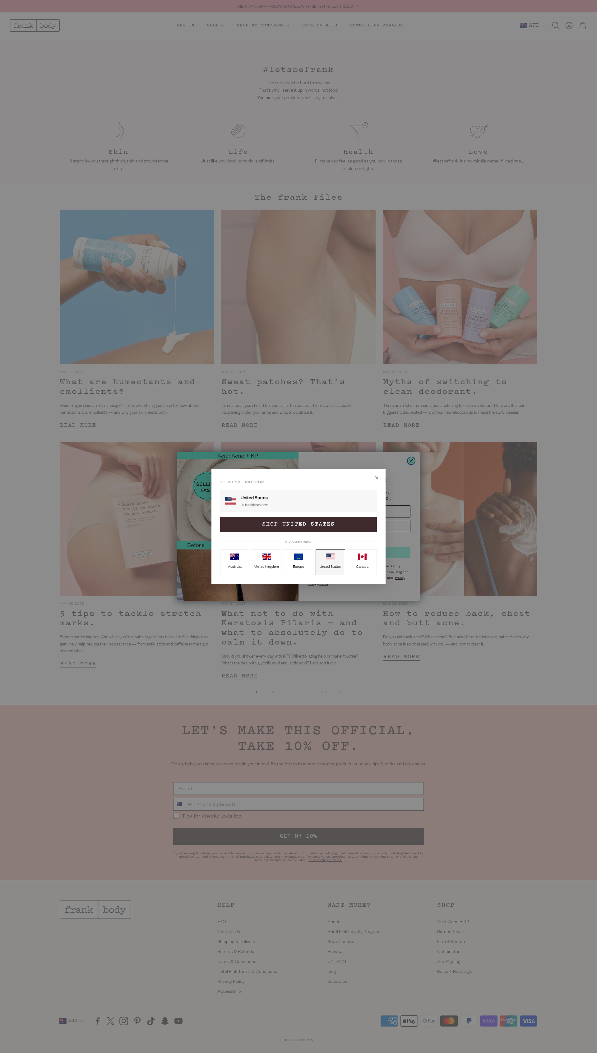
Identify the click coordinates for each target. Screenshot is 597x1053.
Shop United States (298, 524)
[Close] (377, 477)
